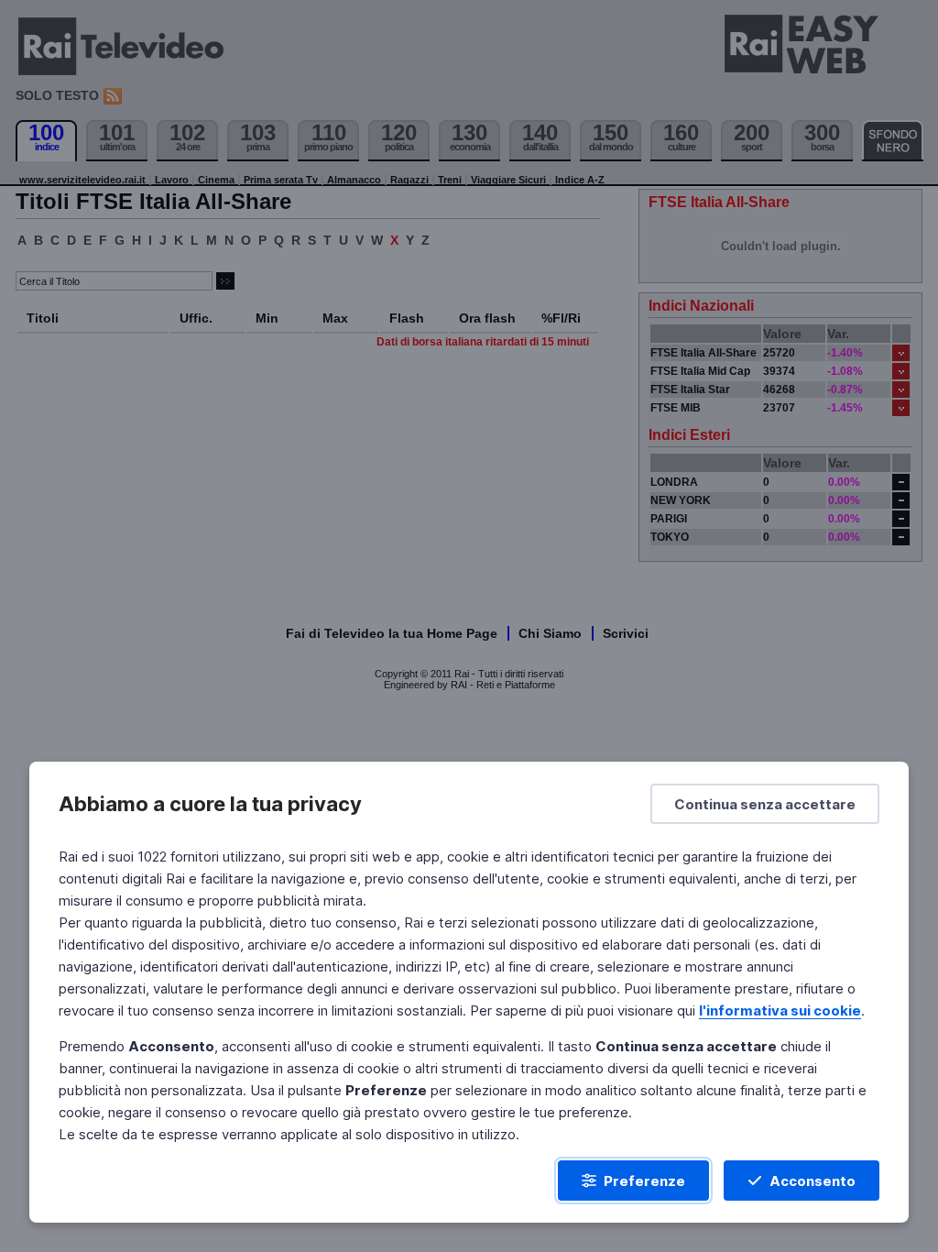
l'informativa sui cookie (780, 1010)
